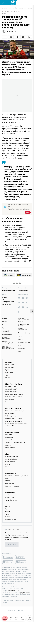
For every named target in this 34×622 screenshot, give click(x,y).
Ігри (19, 351)
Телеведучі (5, 331)
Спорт (7, 506)
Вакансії (20, 339)
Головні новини (10, 365)
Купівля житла (9, 497)
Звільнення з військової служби (15, 411)
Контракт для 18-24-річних (13, 418)
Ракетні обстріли (10, 386)
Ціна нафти (8, 435)
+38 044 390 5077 (23, 290)
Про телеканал (6, 328)
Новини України (10, 367)
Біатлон (7, 517)
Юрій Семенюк (11, 31)
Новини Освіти (10, 473)
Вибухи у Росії (9, 399)
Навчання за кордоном (12, 486)
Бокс (6, 509)
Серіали (7, 467)
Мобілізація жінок (11, 416)
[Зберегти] (29, 37)
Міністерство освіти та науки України (17, 476)
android (7, 557)
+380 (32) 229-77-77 (13, 590)
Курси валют (9, 437)
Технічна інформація (24, 333)
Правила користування (6, 338)
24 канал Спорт (6, 8)
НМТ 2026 (8, 481)
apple (20, 557)
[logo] (12, 2)
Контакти (21, 336)
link (19, 297)
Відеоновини (9, 372)
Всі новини (9, 362)
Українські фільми (11, 459)
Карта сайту (21, 348)
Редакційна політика (8, 325)
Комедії (7, 464)
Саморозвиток (9, 483)
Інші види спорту (10, 519)
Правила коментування (22, 329)
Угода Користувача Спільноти (23, 325)
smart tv (7, 562)
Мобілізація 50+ (10, 413)
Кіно (7, 454)
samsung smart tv (20, 562)
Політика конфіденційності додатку (23, 320)
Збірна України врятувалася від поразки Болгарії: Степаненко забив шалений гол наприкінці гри (16, 130)
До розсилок (12, 544)
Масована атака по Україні (13, 397)
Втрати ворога (9, 402)
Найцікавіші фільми (11, 456)
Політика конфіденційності (7, 342)
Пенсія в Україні (10, 447)
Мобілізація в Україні (13, 408)
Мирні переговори (11, 391)
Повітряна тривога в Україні (14, 394)
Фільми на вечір (10, 462)
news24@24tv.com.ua (8, 290)
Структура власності (24, 342)
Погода (7, 377)
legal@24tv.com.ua (24, 592)
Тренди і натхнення (11, 500)
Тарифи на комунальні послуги (15, 442)
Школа (7, 478)
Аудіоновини (9, 375)
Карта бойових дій (11, 389)
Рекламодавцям (7, 334)
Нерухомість (10, 492)
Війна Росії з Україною (13, 384)
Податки (8, 445)
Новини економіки (12, 432)
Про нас (4, 318)
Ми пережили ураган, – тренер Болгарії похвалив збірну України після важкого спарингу (25, 8)
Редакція (4, 321)
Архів (19, 345)
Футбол (15, 8)
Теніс (7, 514)
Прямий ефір (9, 370)
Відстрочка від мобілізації (13, 421)
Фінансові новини (11, 440)
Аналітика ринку (10, 495)
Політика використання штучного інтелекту (8, 347)
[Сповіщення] (31, 3)
